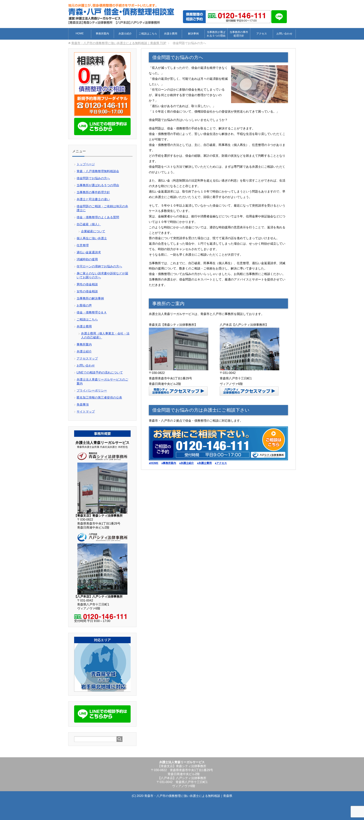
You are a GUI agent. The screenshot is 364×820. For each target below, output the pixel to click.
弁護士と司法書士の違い (93, 199)
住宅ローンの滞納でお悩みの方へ (99, 266)
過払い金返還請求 (89, 252)
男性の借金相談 (87, 284)
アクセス (261, 33)
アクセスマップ (87, 358)
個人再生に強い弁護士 (92, 238)
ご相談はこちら (148, 33)
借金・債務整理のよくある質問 (98, 217)
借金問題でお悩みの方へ (93, 178)
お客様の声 (84, 305)
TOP (118, 43)
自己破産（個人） (89, 224)
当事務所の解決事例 (90, 298)
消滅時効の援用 (87, 259)
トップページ (86, 164)
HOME (80, 33)
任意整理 (83, 245)
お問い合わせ (284, 33)
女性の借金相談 (87, 291)
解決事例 (193, 33)
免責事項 (83, 404)
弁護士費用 (170, 33)
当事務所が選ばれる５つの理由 (216, 34)
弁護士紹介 (125, 33)
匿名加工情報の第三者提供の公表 (99, 397)
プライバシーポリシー (92, 390)
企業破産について (93, 231)
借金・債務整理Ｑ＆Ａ (92, 312)
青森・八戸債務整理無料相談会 (98, 171)
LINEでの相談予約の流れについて (100, 372)
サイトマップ (86, 411)
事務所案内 (102, 33)
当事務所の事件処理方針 (239, 34)
